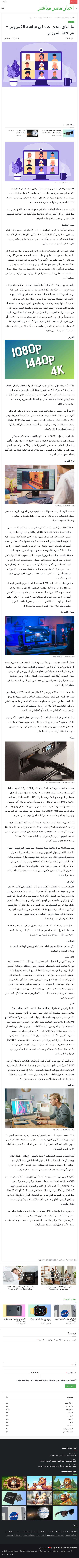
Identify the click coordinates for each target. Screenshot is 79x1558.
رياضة (69, 1416)
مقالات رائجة (67, 1428)
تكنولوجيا (64, 17)
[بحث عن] (76, 8)
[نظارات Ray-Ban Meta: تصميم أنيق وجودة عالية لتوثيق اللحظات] (68, 133)
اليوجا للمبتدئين (43, 1531)
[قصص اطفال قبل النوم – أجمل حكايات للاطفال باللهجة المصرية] (39, 1498)
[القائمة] (3, 8)
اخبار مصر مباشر (44, 1547)
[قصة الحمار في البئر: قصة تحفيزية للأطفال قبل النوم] (14, 1483)
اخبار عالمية (67, 1403)
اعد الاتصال (65, 1531)
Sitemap (22, 1551)
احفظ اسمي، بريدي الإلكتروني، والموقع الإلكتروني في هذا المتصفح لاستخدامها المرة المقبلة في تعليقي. (45, 1380)
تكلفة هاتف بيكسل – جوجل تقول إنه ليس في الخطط (14, 1320)
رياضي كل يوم (51, 1535)
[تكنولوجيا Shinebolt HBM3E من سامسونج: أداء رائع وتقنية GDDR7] (14, 1498)
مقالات (69, 1425)
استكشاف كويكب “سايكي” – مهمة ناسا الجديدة (65, 1320)
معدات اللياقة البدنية (29, 1535)
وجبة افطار (18, 1535)
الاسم (74, 1365)
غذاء (38, 1535)
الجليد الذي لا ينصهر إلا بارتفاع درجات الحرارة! (16, 131)
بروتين (35, 1531)
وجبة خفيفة (10, 1535)
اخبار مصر (68, 1406)
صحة (70, 1419)
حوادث (69, 1412)
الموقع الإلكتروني (33, 1372)
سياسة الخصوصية (13, 1551)
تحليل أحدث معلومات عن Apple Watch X (41, 1320)
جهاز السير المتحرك (71, 1535)
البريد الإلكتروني (71, 1372)
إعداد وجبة (73, 1531)
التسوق (58, 1531)
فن (70, 1422)
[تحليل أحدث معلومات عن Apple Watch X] (39, 1310)
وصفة (74, 1538)
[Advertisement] (39, 106)
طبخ (43, 1535)
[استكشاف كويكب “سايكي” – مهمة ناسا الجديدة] (65, 1310)
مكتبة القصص (67, 1432)
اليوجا (51, 1531)
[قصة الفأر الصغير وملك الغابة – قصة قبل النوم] (65, 1483)
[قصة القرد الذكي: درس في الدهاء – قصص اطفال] (65, 1498)
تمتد (18, 1531)
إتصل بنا (4, 1551)
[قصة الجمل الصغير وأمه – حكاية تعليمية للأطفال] (39, 1483)
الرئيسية (70, 17)
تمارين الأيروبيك (26, 1531)
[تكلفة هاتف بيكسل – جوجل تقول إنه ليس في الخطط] (14, 1310)
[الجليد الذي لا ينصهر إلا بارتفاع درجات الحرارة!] (32, 133)
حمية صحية (60, 1535)
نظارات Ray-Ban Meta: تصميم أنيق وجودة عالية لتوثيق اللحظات (51, 131)
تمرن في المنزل (10, 1531)
